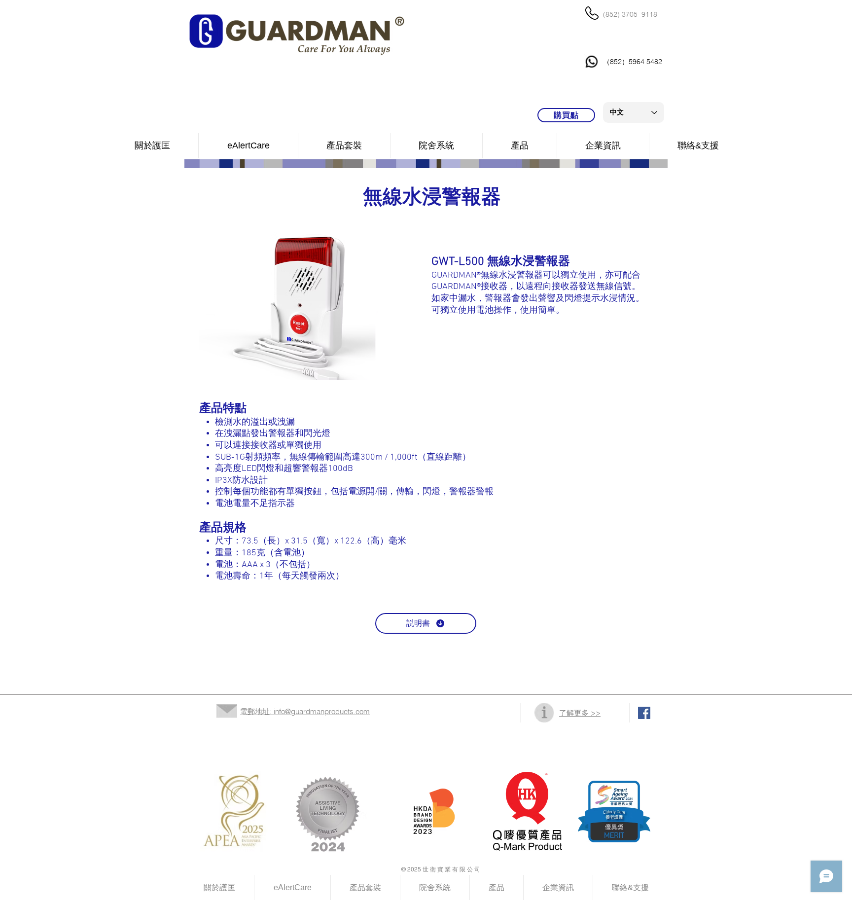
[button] (436, 145)
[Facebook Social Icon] (644, 713)
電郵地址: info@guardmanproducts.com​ (305, 711)
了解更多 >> (580, 713)
